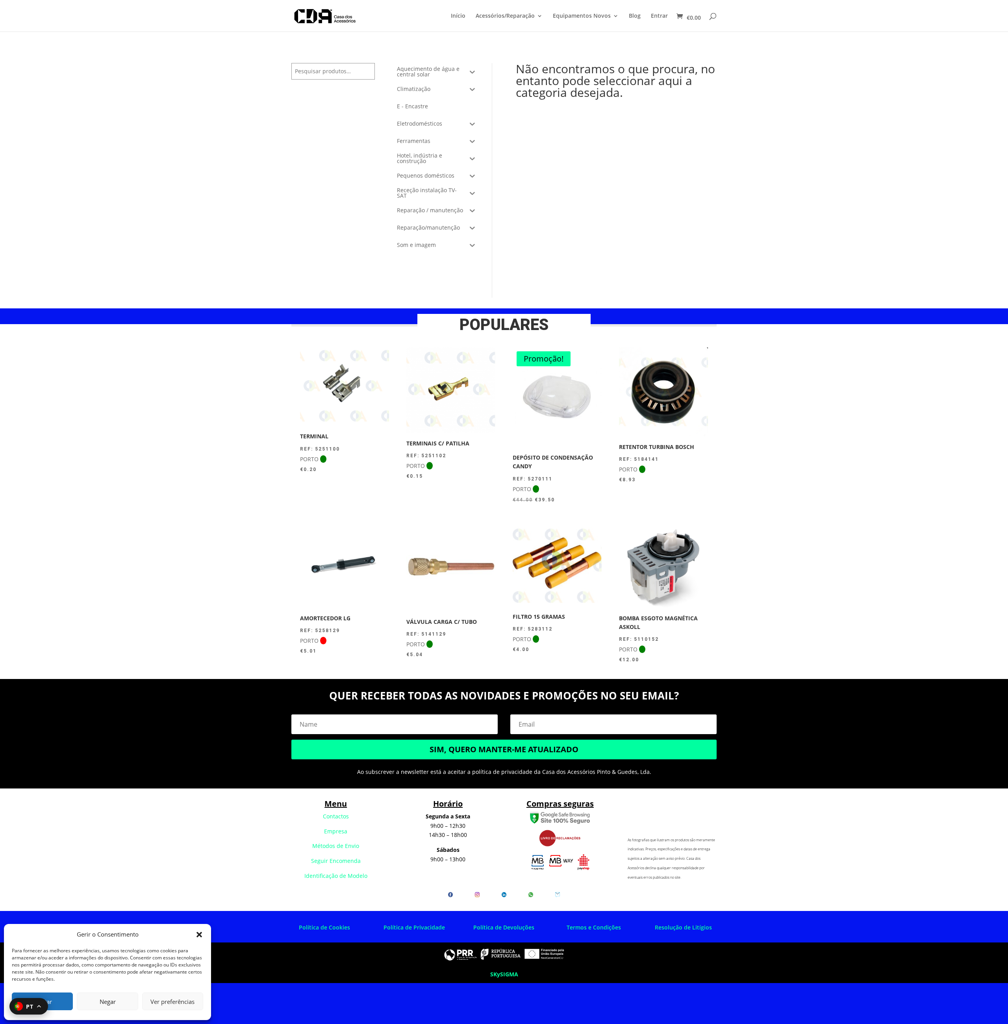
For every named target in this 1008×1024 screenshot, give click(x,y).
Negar (108, 1001)
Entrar (659, 16)
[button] (199, 935)
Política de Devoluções (503, 927)
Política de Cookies (324, 927)
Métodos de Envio (335, 846)
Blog (635, 16)
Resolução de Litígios (683, 927)
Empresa (335, 831)
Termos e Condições (594, 927)
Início (458, 16)
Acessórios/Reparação (505, 16)
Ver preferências (172, 1001)
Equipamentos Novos (582, 16)
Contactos (336, 816)
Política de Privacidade (414, 927)
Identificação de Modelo (335, 875)
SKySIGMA (504, 974)
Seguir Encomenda (336, 860)
